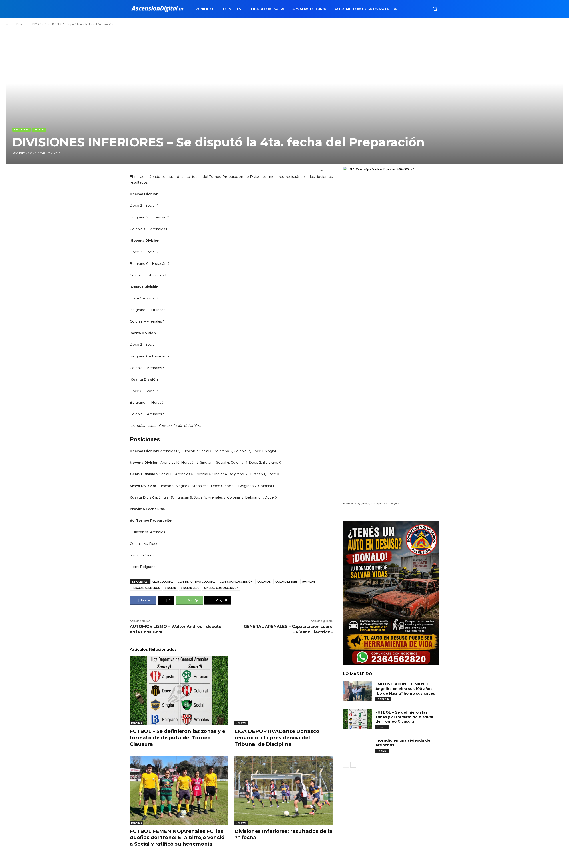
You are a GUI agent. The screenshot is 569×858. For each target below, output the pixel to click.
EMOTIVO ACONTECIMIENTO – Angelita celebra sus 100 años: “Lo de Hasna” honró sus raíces (405, 689)
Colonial (263, 581)
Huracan (308, 581)
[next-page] (353, 765)
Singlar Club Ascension (221, 587)
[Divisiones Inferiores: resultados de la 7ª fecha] (283, 790)
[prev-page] (346, 765)
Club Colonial (162, 581)
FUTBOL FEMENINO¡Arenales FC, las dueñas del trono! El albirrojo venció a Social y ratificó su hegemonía (177, 837)
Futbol (39, 129)
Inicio (9, 24)
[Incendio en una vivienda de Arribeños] (357, 747)
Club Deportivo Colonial (196, 581)
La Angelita (383, 698)
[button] (435, 9)
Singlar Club (190, 587)
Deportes (22, 24)
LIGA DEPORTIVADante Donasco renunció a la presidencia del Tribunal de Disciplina (276, 737)
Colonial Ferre (286, 581)
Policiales (382, 750)
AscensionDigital (32, 153)
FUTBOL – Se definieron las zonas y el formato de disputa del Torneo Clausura (178, 737)
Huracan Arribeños (146, 587)
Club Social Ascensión (236, 581)
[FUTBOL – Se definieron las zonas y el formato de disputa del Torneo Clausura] (179, 690)
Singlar (170, 587)
